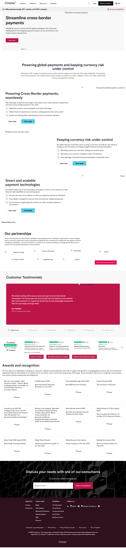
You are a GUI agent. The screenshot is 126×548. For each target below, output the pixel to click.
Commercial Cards (58, 511)
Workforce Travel (57, 517)
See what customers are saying (58, 357)
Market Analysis (41, 514)
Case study (28, 121)
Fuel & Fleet (56, 514)
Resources (43, 3)
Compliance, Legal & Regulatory (35, 527)
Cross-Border (56, 508)
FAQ (37, 517)
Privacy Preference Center (67, 527)
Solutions (23, 3)
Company (53, 3)
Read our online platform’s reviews (84, 357)
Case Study (28, 210)
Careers (27, 505)
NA (119, 3)
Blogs (37, 505)
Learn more (12, 39)
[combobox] (88, 3)
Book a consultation (83, 486)
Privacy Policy (52, 527)
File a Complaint (95, 527)
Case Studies (40, 508)
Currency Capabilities (117, 9)
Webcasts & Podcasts (42, 511)
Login (94, 3)
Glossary (38, 520)
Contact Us (28, 508)
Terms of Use (82, 527)
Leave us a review (36, 357)
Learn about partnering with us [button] (105, 262)
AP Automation (57, 505)
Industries (32, 3)
